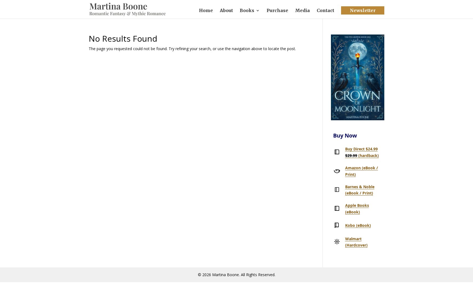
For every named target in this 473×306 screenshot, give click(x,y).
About (226, 10)
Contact (325, 10)
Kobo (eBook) (358, 225)
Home (206, 10)
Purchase (277, 10)
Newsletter (363, 10)
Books (247, 10)
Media (302, 10)
